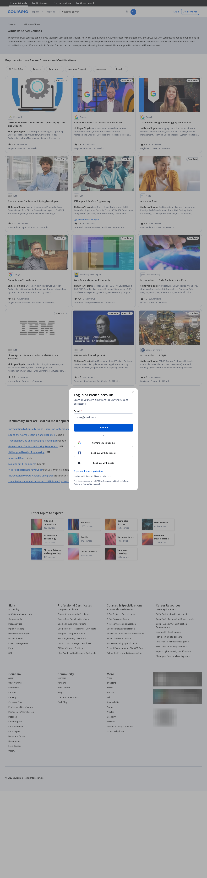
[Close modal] (133, 392)
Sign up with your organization (88, 471)
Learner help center (103, 476)
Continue (103, 427)
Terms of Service (89, 483)
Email (78, 411)
